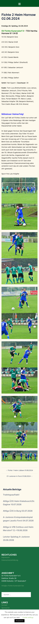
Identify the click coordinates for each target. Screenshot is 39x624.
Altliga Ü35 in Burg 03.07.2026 (17, 511)
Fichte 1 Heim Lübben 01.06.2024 (20, 470)
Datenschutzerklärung (10, 560)
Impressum (6, 557)
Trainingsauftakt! (11, 495)
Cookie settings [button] (27, 617)
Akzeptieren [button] (19, 620)
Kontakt (4, 605)
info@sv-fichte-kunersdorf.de (13, 586)
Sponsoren (6, 608)
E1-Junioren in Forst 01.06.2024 (19, 476)
